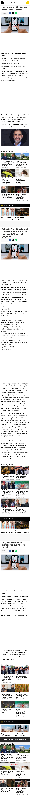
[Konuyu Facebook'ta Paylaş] (10, 13)
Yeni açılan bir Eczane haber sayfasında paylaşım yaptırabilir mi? (22, 735)
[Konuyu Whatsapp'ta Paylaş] (16, 13)
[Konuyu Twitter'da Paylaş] (13, 13)
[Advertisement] (15, 43)
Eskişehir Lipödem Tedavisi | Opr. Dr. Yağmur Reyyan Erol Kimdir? (8, 219)
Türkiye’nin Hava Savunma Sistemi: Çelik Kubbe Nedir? (7, 735)
